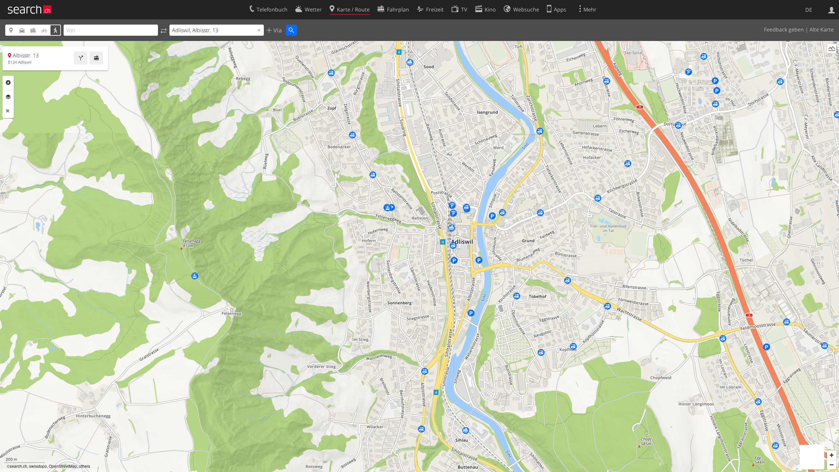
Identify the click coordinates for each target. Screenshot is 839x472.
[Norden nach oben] (831, 60)
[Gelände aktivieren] (831, 48)
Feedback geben (784, 29)
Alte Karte (822, 29)
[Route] (80, 58)
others (84, 466)
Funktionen (8, 111)
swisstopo (38, 466)
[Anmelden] (831, 9)
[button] (473, 252)
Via (277, 30)
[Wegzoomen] (831, 464)
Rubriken (8, 82)
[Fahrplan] (96, 58)
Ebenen (8, 97)
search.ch (18, 466)
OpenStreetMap (63, 466)
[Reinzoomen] (831, 455)
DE (808, 9)
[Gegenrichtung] (164, 30)
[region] (419, 256)
